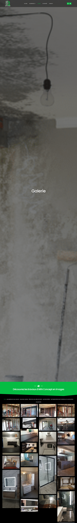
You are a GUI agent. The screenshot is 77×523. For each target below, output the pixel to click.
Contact (51, 3)
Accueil (25, 3)
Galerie (39, 3)
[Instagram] (68, 4)
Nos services (32, 3)
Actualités (45, 3)
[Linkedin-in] (70, 4)
